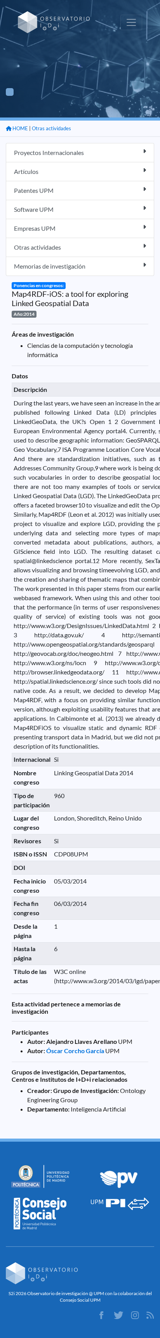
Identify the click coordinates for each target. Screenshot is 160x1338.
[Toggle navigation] (131, 22)
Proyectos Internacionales (49, 152)
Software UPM (34, 209)
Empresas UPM (35, 228)
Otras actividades (51, 128)
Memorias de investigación (49, 266)
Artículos (26, 171)
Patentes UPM (34, 190)
